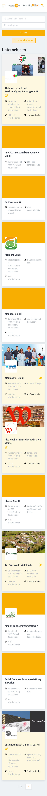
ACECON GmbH (13, 202)
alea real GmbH (13, 313)
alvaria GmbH (12, 501)
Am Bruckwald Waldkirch (18, 565)
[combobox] (23, 19)
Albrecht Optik (12, 254)
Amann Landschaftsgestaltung (21, 625)
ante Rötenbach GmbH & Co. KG (22, 744)
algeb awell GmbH (15, 377)
